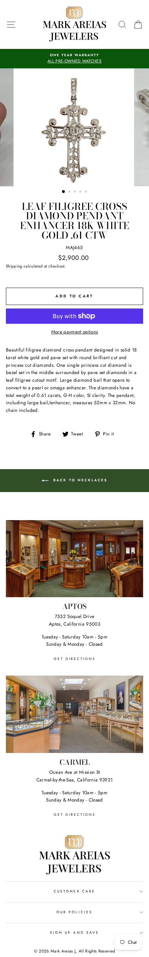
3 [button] (75, 192)
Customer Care (74, 891)
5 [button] (86, 192)
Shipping (14, 266)
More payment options (74, 331)
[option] (74, 58)
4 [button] (81, 192)
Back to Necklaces (79, 480)
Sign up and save (74, 932)
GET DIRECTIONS (74, 658)
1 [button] (63, 192)
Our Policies (74, 912)
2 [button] (70, 192)
